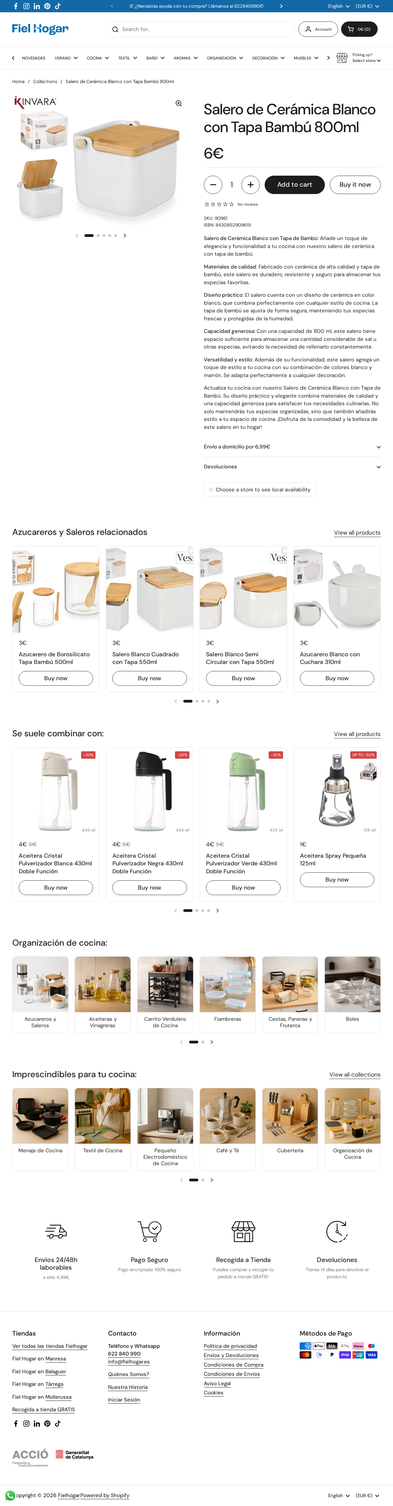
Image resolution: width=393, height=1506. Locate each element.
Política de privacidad (230, 1346)
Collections (45, 81)
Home (18, 81)
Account (323, 29)
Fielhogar (69, 1495)
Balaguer (55, 1371)
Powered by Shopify (104, 1495)
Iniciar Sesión (124, 1399)
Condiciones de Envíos (232, 1374)
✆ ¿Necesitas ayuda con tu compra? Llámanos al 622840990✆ (197, 6)
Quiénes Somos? (128, 1374)
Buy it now (355, 184)
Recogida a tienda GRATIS (43, 1409)
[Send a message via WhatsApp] (10, 1496)
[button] (359, 29)
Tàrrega (54, 1384)
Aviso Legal (217, 1383)
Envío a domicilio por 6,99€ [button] (237, 446)
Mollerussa (58, 1397)
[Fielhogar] (40, 29)
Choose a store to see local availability (263, 489)
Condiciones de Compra (233, 1364)
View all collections (355, 1074)
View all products (357, 532)
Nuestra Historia (128, 1387)
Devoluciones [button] (220, 466)
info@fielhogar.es (129, 1361)
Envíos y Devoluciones (231, 1355)
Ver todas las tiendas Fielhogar (50, 1346)
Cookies (214, 1392)
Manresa (55, 1358)
